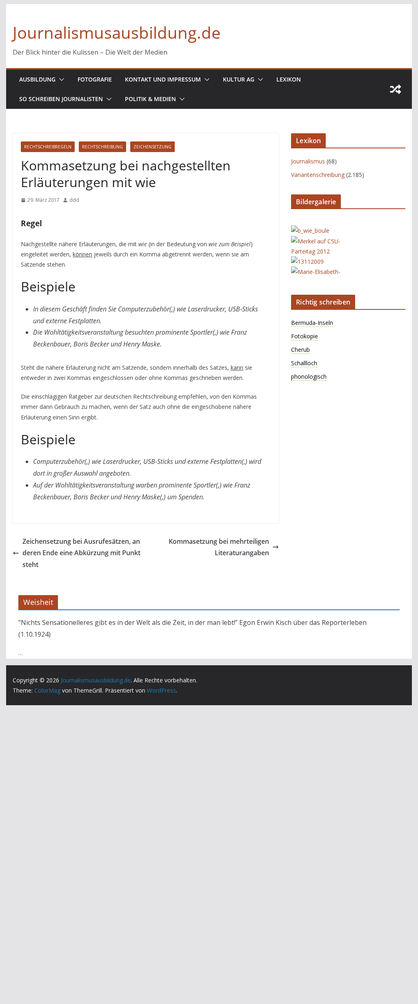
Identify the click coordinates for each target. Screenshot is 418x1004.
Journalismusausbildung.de (116, 32)
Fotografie (95, 79)
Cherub (300, 349)
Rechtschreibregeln (47, 147)
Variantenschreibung (318, 175)
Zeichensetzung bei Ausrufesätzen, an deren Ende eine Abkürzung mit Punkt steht (81, 553)
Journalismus (308, 161)
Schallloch (304, 363)
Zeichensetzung (152, 147)
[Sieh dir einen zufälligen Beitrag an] (395, 89)
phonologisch (309, 376)
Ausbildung (37, 79)
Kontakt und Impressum (163, 79)
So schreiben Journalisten (61, 99)
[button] (60, 79)
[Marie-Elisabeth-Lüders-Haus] (323, 272)
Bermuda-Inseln (312, 323)
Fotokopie (304, 336)
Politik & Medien (150, 99)
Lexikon (288, 79)
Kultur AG (238, 79)
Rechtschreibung (102, 147)
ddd (74, 199)
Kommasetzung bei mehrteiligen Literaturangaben (219, 547)
